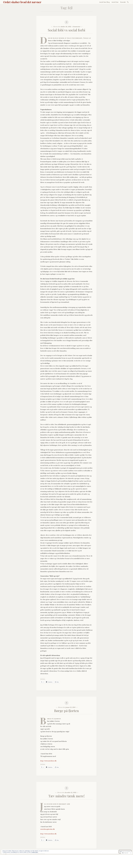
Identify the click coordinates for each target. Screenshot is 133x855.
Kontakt (123, 2)
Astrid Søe (115, 2)
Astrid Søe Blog (104, 2)
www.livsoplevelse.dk (47, 829)
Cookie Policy (34, 852)
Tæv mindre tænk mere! (66, 796)
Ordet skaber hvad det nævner (22, 2)
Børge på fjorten (66, 710)
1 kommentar (76, 26)
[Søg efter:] (128, 2)
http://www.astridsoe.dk (48, 761)
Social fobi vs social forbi (66, 30)
